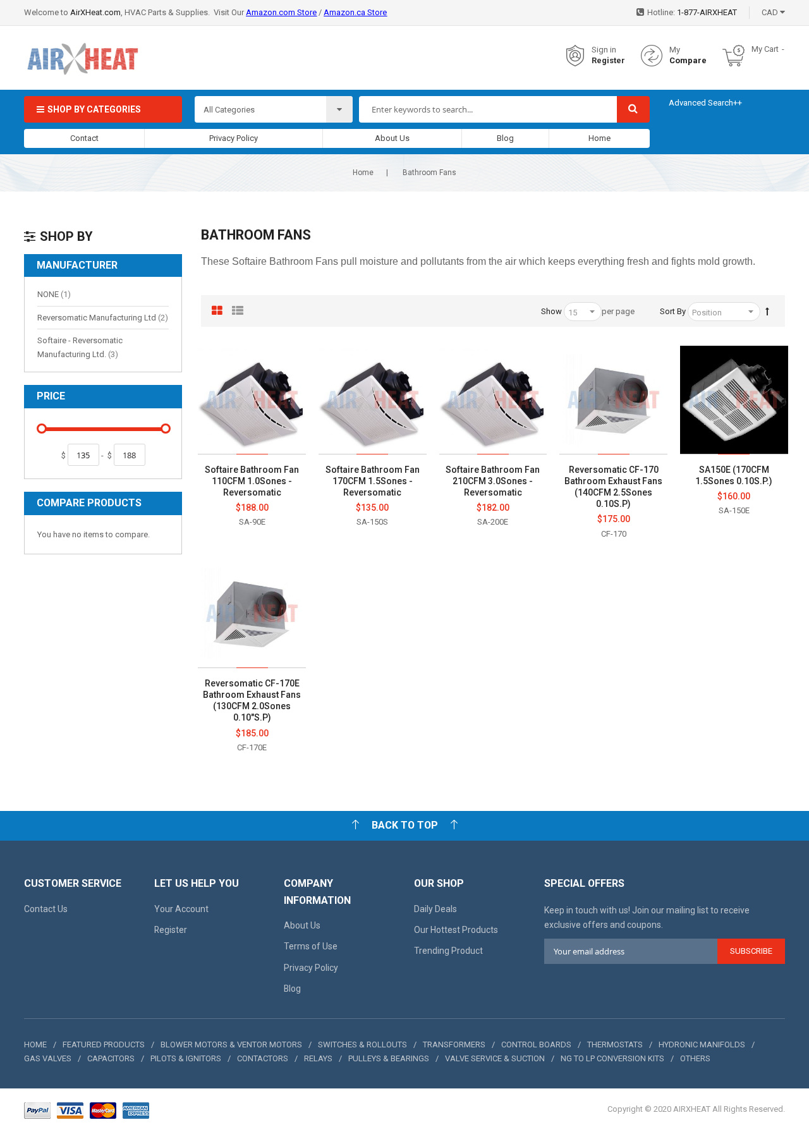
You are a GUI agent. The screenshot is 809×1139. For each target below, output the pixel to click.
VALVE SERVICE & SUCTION (495, 1058)
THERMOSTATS (615, 1044)
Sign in (604, 49)
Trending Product (448, 951)
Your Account (181, 909)
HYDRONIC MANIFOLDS (702, 1044)
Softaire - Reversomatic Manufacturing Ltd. (86, 347)
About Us (392, 138)
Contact (84, 138)
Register (608, 60)
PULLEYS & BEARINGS (388, 1058)
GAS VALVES (47, 1058)
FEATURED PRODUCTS (104, 1044)
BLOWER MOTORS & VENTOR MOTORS (231, 1044)
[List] (237, 311)
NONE (54, 294)
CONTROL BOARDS (536, 1044)
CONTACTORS (262, 1058)
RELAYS (318, 1058)
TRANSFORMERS (454, 1044)
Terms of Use (311, 946)
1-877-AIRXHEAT (707, 12)
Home (599, 138)
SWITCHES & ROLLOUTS (362, 1044)
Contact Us (46, 909)
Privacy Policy (233, 138)
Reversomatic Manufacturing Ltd (102, 317)
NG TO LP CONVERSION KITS (612, 1058)
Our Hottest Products (456, 930)
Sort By (673, 311)
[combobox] (487, 109)
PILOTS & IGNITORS (185, 1058)
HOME (35, 1044)
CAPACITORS (111, 1058)
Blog (505, 138)
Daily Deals (435, 909)
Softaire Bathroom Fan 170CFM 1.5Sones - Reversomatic (372, 481)
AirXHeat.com (95, 12)
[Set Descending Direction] (767, 312)
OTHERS (695, 1058)
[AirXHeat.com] (82, 56)
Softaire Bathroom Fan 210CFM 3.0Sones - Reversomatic (493, 481)
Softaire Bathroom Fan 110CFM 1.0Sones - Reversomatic (252, 481)
